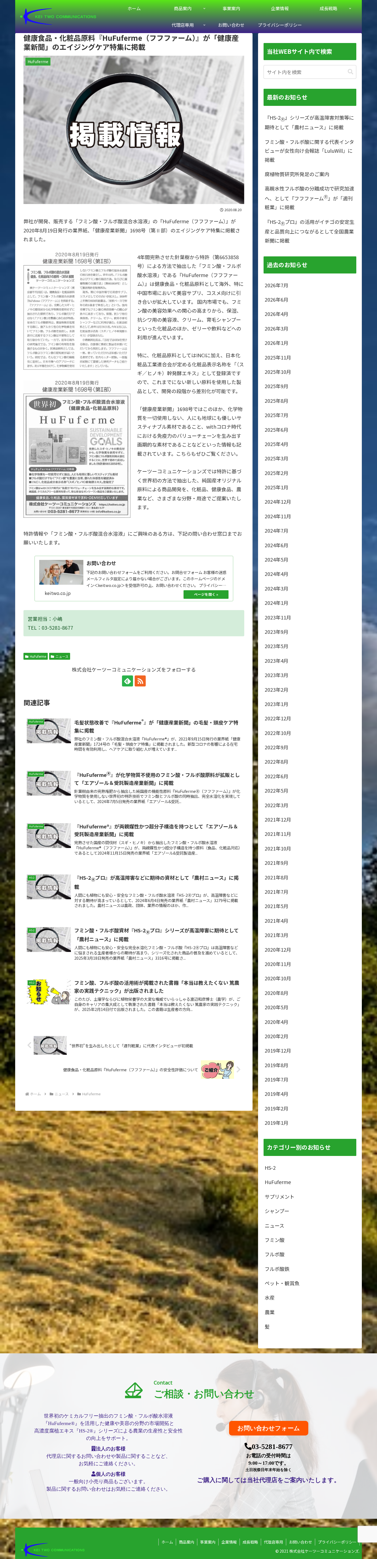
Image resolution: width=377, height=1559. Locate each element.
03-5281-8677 (272, 1447)
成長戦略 (250, 1542)
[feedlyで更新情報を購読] (127, 680)
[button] (350, 72)
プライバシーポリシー (337, 1542)
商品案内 (186, 1542)
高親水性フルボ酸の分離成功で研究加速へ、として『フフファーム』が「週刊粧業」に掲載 (309, 198)
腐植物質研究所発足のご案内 (297, 174)
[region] (188, 1436)
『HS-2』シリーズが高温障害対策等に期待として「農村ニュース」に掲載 (309, 122)
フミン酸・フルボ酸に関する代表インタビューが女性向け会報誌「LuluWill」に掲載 (309, 150)
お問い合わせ (300, 1542)
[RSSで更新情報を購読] (140, 680)
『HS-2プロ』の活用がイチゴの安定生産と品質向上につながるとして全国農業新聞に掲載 (309, 231)
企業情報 (229, 1542)
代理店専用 (273, 1542)
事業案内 (208, 1542)
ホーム (167, 1542)
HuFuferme (38, 656)
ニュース (61, 656)
